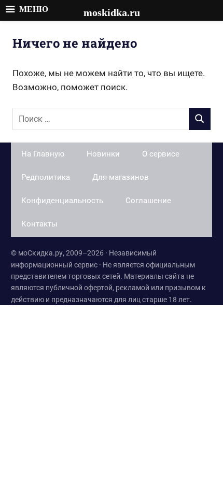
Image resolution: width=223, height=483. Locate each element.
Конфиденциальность (62, 200)
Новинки (103, 154)
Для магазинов (120, 177)
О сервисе (160, 154)
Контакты (39, 224)
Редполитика (45, 177)
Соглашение (148, 200)
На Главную (42, 154)
